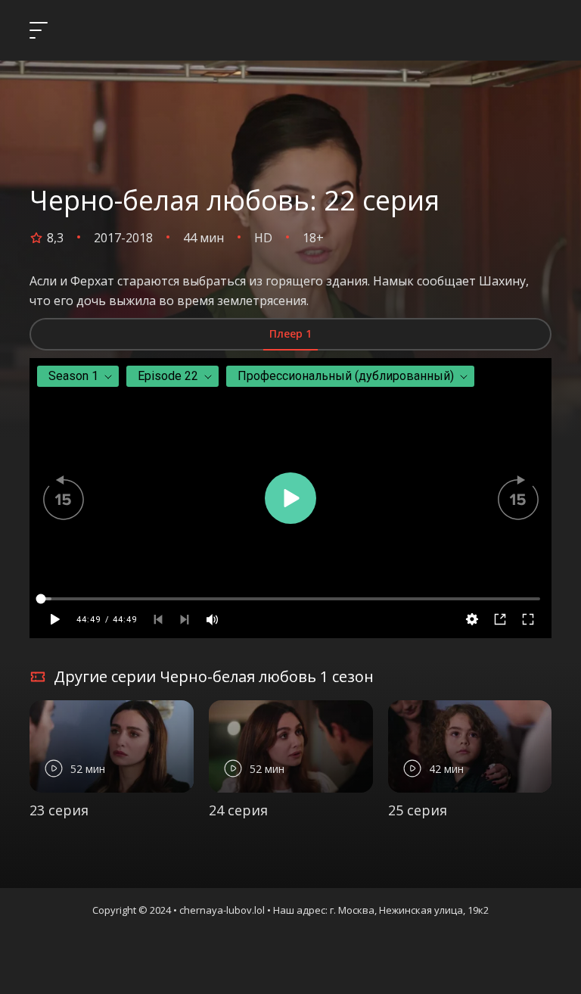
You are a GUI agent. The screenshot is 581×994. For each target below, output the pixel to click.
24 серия (238, 810)
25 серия (417, 810)
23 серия (59, 810)
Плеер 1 (290, 333)
